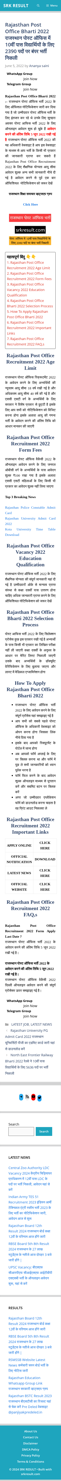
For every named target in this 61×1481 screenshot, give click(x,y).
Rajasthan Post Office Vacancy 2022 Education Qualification (26, 289)
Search (13, 1124)
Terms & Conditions (30, 1461)
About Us (30, 1431)
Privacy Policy (30, 1455)
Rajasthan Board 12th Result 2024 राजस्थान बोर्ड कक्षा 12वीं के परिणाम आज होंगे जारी (29, 1231)
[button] (38, 5)
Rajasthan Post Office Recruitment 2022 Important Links (29, 328)
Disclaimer (30, 1443)
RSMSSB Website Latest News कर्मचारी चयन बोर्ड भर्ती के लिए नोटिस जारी (28, 1365)
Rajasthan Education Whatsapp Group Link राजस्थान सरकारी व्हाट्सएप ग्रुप (28, 1383)
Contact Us (30, 1437)
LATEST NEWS (41, 1024)
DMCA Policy (30, 1449)
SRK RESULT (15, 5)
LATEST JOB (20, 1024)
